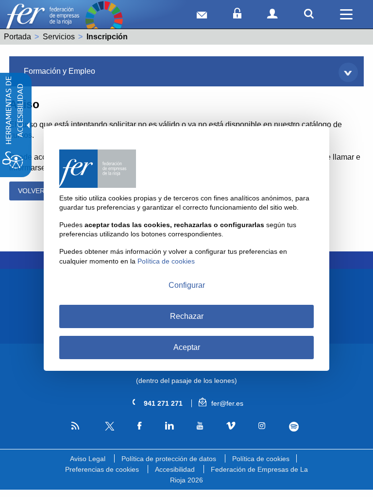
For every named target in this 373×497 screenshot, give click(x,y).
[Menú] (346, 14)
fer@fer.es (226, 403)
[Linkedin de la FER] (169, 426)
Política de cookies (260, 459)
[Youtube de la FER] (199, 426)
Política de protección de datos (168, 459)
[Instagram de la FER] (262, 426)
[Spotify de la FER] (293, 426)
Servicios (59, 37)
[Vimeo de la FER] (231, 426)
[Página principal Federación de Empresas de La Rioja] (42, 19)
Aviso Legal (87, 459)
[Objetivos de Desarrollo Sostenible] (104, 19)
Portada (17, 37)
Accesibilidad (175, 469)
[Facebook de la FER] (139, 426)
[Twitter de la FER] (108, 428)
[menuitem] (186, 71)
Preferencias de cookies (102, 469)
